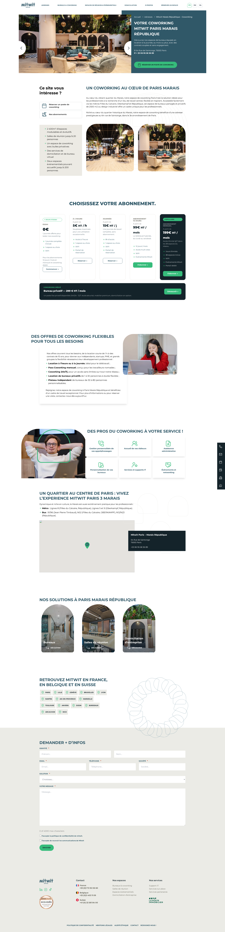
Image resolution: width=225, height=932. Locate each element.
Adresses (45, 5)
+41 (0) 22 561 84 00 (89, 902)
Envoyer (47, 848)
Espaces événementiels (123, 892)
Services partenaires (158, 892)
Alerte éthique (121, 925)
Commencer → (52, 269)
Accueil (137, 17)
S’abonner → (143, 265)
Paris (47, 692)
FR (189, 5)
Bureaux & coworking (122, 886)
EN (195, 5)
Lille (60, 692)
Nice (65, 712)
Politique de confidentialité (80, 925)
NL (200, 5)
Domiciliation (131, 5)
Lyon (103, 692)
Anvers (65, 705)
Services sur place (157, 889)
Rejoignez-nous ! (148, 925)
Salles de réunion (120, 889)
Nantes (48, 699)
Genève (73, 692)
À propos (149, 5)
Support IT (154, 886)
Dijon (78, 705)
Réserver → (82, 261)
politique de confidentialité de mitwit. (67, 836)
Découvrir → (172, 291)
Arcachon (50, 712)
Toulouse (49, 705)
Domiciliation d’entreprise (124, 895)
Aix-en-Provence (68, 699)
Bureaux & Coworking (67, 5)
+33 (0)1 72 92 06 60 (89, 888)
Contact (134, 925)
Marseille (87, 699)
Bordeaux (93, 705)
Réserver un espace (169, 5)
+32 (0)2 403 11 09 (88, 895)
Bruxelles (89, 692)
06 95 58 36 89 (147, 53)
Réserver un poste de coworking (158, 65)
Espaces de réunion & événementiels (100, 5)
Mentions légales (104, 925)
